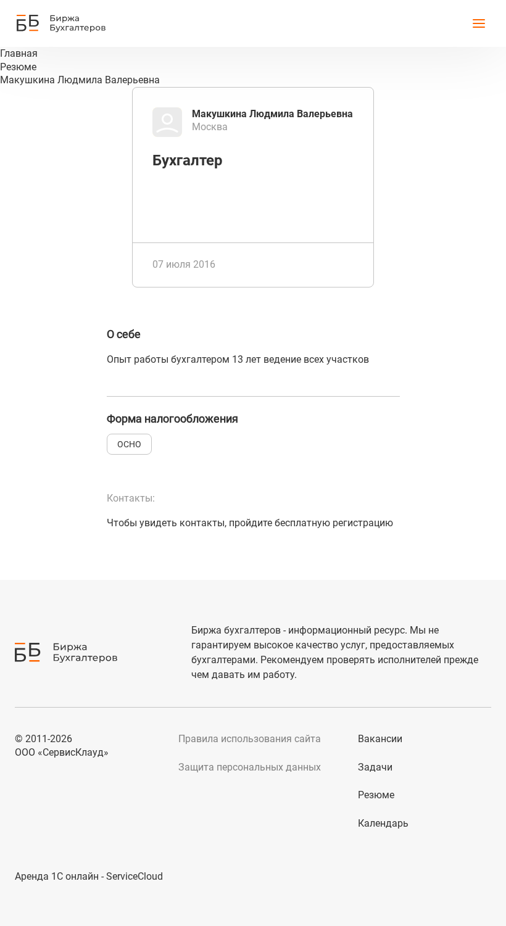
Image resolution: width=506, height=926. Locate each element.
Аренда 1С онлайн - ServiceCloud (89, 876)
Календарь (383, 823)
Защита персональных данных (249, 767)
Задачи (375, 767)
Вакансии (380, 739)
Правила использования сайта (249, 739)
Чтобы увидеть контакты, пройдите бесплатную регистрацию (250, 523)
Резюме (376, 795)
